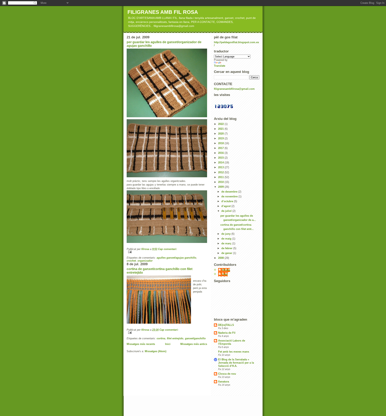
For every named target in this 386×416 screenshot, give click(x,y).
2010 (221, 182)
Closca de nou (227, 373)
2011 (221, 177)
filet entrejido (175, 338)
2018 (221, 143)
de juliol (226, 210)
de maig (226, 238)
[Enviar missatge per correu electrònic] (167, 252)
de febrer (227, 248)
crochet (131, 260)
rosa (225, 274)
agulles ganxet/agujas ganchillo (176, 257)
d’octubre (227, 201)
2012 (221, 172)
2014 (221, 162)
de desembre (229, 191)
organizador (145, 260)
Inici (167, 344)
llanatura (223, 381)
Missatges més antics (193, 344)
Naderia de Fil (226, 332)
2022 (221, 123)
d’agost (226, 206)
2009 (221, 186)
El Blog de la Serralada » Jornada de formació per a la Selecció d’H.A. (236, 362)
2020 (221, 133)
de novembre (229, 196)
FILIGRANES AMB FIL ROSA (162, 12)
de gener (227, 253)
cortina (161, 338)
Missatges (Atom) (155, 351)
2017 (221, 148)
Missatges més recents (141, 344)
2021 (221, 128)
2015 (221, 157)
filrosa (226, 269)
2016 (221, 152)
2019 (221, 138)
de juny (226, 233)
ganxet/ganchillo (195, 338)
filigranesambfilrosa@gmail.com (234, 88)
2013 (221, 167)
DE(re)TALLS (226, 324)
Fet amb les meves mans (233, 351)
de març (226, 243)
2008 (221, 257)
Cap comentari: (167, 249)
